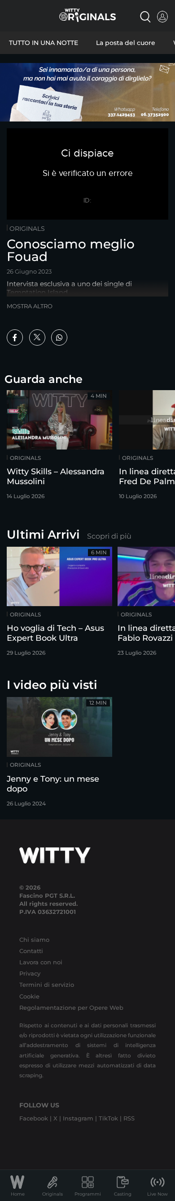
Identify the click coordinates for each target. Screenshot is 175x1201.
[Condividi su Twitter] (37, 337)
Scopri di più (109, 536)
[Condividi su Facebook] (15, 337)
